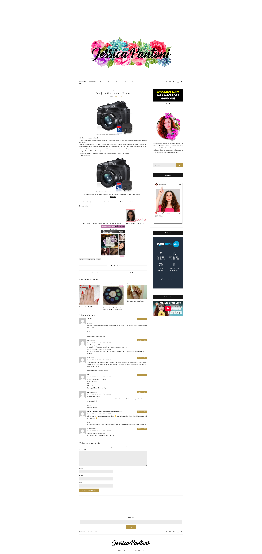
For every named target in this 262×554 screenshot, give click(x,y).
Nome (81, 468)
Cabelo (110, 81)
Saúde (127, 81)
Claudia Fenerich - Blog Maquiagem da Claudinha (103, 411)
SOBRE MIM (93, 81)
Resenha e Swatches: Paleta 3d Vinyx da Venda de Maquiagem (112, 308)
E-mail (81, 475)
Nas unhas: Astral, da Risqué (135, 301)
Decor (134, 81)
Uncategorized (113, 89)
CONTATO (82, 81)
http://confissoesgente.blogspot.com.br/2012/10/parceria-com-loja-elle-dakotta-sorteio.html (115, 351)
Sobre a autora (93, 531)
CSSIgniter (141, 550)
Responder (142, 319)
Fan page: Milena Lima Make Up (96, 388)
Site (80, 482)
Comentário (82, 450)
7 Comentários (120, 96)
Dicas (81, 83)
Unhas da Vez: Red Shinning (88, 307)
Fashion (119, 81)
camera (82, 259)
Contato (82, 531)
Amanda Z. (90, 392)
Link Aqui (113, 196)
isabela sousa (91, 429)
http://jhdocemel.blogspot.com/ (96, 336)
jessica (98, 259)
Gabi (88, 357)
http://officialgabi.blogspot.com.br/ (97, 371)
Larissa (89, 340)
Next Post (130, 272)
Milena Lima (91, 375)
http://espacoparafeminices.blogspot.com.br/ (100, 435)
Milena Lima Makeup (93, 386)
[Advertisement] (131, 18)
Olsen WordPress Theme (126, 550)
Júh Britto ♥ (91, 319)
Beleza (102, 81)
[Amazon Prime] (168, 262)
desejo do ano (90, 259)
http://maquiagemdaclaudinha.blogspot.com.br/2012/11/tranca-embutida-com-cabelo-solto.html (116, 424)
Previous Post (96, 272)
